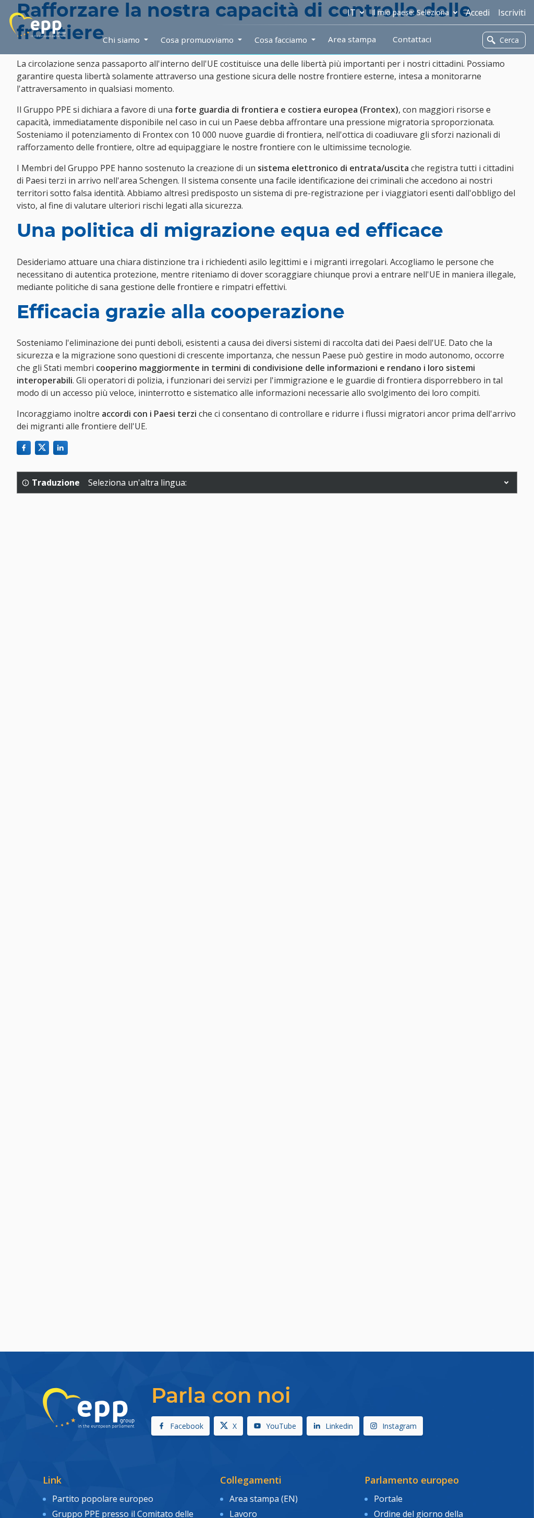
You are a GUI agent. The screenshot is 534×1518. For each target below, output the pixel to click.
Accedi (478, 12)
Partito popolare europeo (102, 1498)
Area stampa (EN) (263, 1498)
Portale (388, 1498)
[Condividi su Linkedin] (60, 448)
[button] (506, 482)
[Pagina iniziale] (37, 25)
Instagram (399, 1426)
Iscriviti (512, 12)
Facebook (186, 1426)
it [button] (351, 12)
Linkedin (339, 1426)
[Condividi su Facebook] (24, 448)
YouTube (281, 1426)
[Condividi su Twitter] (42, 448)
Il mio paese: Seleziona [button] (410, 12)
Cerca (509, 40)
